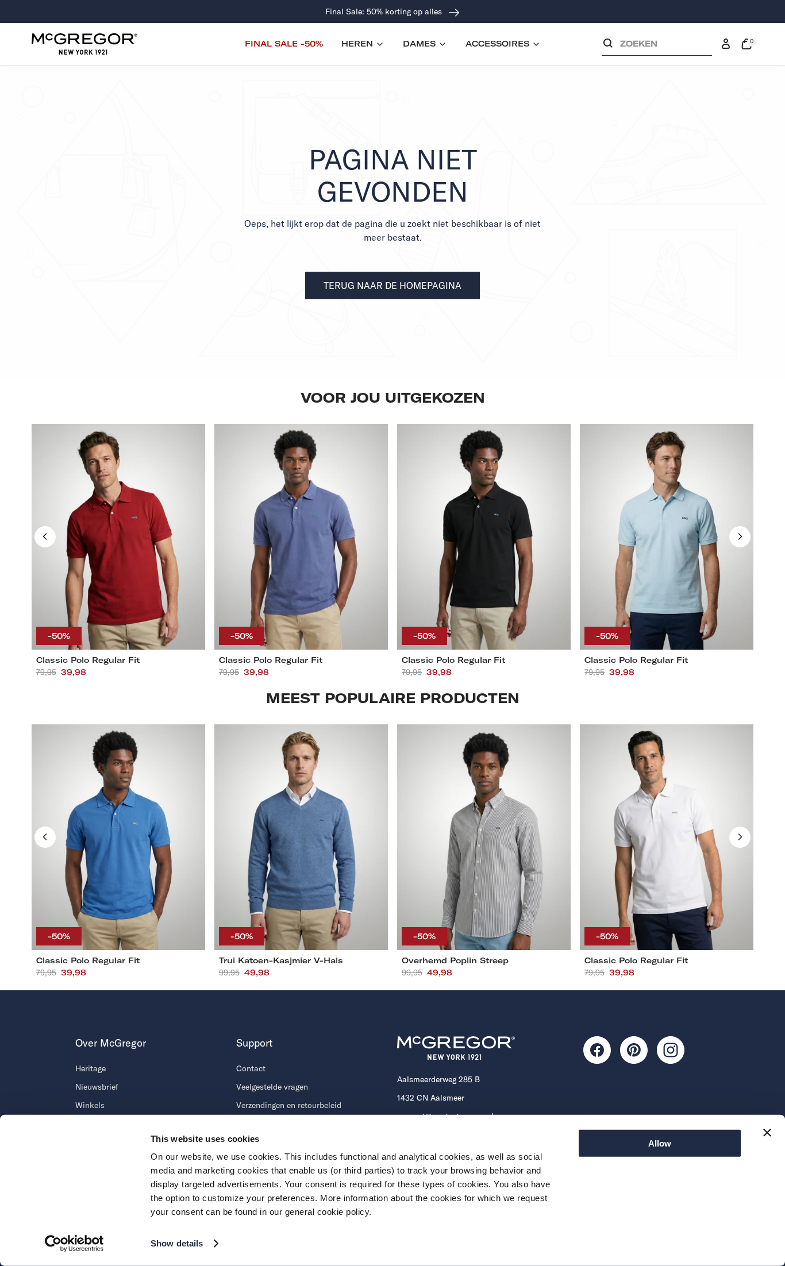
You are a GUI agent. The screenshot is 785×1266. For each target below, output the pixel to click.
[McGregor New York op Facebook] (597, 1050)
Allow (659, 1143)
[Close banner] (767, 1133)
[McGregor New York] (84, 43)
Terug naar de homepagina (392, 285)
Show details (177, 1243)
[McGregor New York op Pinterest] (634, 1050)
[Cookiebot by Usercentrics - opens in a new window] (74, 1243)
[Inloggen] (726, 44)
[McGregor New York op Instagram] (670, 1050)
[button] (657, 46)
